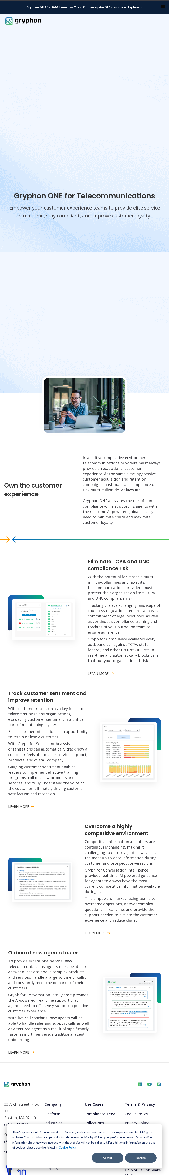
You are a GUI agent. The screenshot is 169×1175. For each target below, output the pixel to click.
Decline (141, 1157)
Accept (107, 1157)
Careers (51, 1168)
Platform (52, 1113)
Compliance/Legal (100, 1113)
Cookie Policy (67, 1147)
